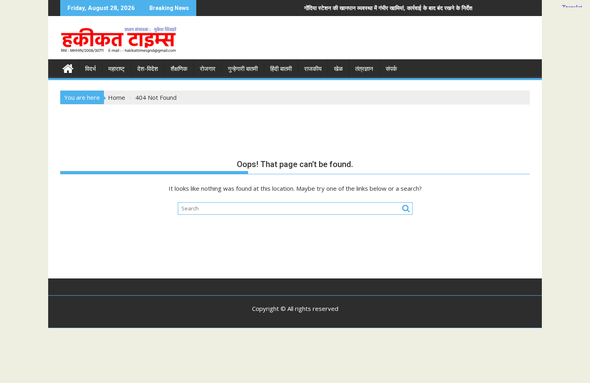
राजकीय (312, 69)
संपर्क (391, 69)
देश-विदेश (147, 69)
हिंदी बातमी (281, 69)
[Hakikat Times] (68, 67)
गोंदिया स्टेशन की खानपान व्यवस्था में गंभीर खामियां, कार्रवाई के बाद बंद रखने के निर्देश (369, 8)
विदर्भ (90, 69)
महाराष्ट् (116, 69)
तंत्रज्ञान (364, 69)
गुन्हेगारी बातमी (243, 69)
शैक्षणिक (179, 69)
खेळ (338, 69)
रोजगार (208, 69)
